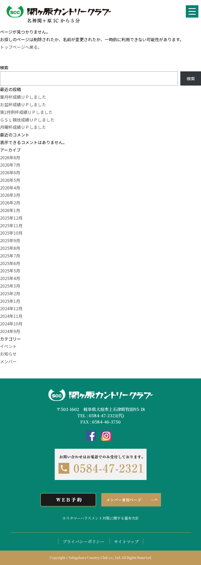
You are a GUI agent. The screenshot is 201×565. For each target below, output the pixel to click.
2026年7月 (10, 165)
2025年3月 (10, 286)
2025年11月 (11, 225)
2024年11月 (11, 316)
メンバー (8, 361)
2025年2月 (10, 293)
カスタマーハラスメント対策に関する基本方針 (100, 518)
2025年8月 (10, 248)
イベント (8, 346)
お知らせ (8, 354)
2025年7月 (10, 255)
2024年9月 (10, 331)
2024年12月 (11, 308)
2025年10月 (11, 233)
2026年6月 (10, 172)
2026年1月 (10, 210)
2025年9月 (10, 240)
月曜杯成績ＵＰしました (23, 127)
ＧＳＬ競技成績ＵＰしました (27, 120)
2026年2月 (10, 202)
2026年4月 (10, 187)
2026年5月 (10, 180)
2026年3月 (10, 195)
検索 (4, 67)
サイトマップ (126, 541)
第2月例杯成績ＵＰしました (26, 112)
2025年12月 (11, 218)
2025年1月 (10, 301)
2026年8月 (10, 157)
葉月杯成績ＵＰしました (23, 97)
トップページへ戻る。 (21, 47)
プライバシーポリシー (83, 541)
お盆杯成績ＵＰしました (23, 104)
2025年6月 (10, 263)
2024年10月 (11, 323)
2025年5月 (10, 270)
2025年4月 (10, 278)
